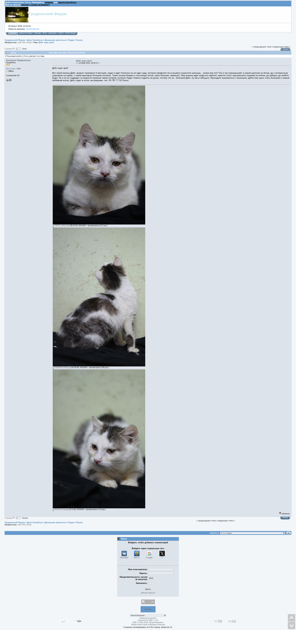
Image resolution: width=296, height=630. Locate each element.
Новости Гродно (26, 33)
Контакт (148, 609)
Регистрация (70, 33)
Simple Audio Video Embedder (144, 625)
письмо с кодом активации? (35, 5)
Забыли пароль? (148, 593)
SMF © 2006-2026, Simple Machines (148, 622)
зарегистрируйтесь (67, 2)
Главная (13, 33)
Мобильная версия (148, 618)
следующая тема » (281, 47)
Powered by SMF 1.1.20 (148, 620)
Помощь (37, 33)
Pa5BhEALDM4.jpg (62, 367)
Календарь (52, 33)
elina (28, 42)
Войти (61, 33)
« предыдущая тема (261, 47)
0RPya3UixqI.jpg (61, 509)
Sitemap (161, 625)
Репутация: (11, 69)
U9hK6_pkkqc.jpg (61, 226)
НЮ (23, 42)
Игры (45, 33)
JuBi (19, 42)
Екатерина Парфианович (18, 60)
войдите (49, 2)
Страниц (9, 49)
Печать (285, 49)
